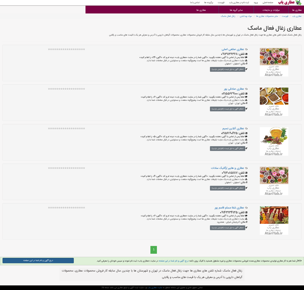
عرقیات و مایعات (271, 10)
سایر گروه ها (236, 10)
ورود (256, 3)
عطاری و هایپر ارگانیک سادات (227, 168)
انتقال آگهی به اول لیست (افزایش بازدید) (228, 69)
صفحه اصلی (268, 3)
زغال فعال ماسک (228, 16)
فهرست (221, 3)
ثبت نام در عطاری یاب (239, 3)
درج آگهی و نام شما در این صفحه (173, 261)
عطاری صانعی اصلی (233, 49)
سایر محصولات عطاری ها (267, 16)
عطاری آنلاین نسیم (233, 128)
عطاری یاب (297, 16)
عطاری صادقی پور (234, 89)
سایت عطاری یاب (154, 287)
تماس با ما (195, 3)
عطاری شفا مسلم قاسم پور (229, 207)
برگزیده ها (208, 3)
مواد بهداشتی (246, 16)
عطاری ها (297, 10)
